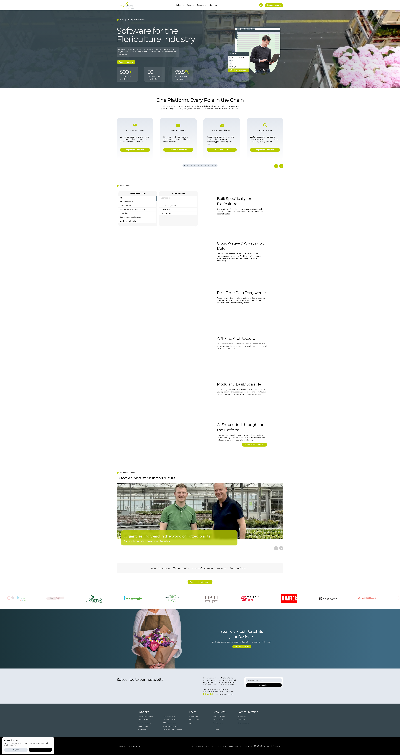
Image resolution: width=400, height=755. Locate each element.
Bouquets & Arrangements (172, 730)
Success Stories (217, 719)
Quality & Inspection (170, 719)
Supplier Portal (143, 726)
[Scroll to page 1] (184, 165)
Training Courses (193, 719)
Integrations (142, 730)
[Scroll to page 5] (198, 165)
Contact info (242, 716)
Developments (217, 723)
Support (190, 723)
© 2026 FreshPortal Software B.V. (130, 746)
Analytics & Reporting (170, 726)
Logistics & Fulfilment (145, 719)
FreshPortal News (218, 716)
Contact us (241, 719)
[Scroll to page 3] (191, 165)
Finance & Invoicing (144, 723)
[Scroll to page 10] (216, 165)
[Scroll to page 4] (194, 165)
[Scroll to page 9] (212, 165)
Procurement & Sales (145, 716)
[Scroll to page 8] (209, 165)
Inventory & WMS (169, 716)
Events (214, 726)
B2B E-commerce (169, 723)
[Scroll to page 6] (202, 165)
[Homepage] (126, 5)
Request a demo (244, 723)
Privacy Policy (221, 746)
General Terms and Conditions (202, 746)
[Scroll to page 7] (205, 165)
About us (213, 5)
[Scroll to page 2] (187, 165)
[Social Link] (255, 746)
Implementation (193, 716)
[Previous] (276, 166)
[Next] (281, 166)
